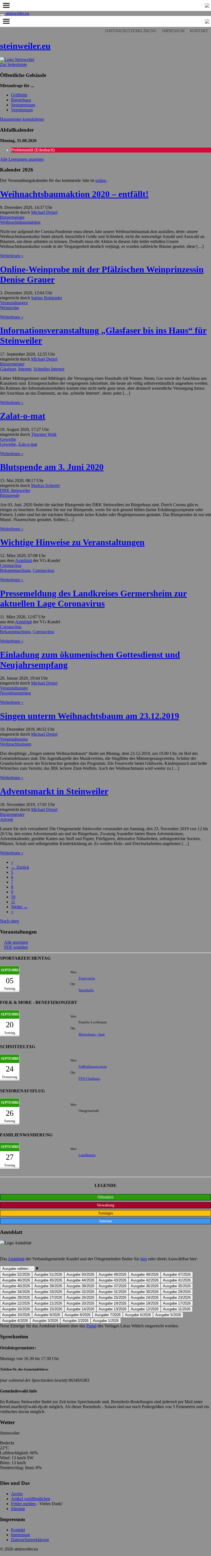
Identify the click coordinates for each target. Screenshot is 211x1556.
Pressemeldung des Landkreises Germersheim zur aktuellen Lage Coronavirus (93, 598)
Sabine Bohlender (46, 297)
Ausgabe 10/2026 (16, 1315)
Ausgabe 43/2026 (112, 1280)
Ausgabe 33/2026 (48, 1292)
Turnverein (87, 978)
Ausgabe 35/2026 (177, 1286)
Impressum (173, 31)
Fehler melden (23, 1503)
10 (13, 897)
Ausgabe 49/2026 (112, 1274)
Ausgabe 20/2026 (80, 1303)
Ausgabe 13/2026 (112, 1309)
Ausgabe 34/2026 (16, 1292)
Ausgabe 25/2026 (112, 1297)
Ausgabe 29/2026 (177, 1292)
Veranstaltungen (14, 302)
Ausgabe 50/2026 (80, 1274)
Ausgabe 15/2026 (48, 1309)
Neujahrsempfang (15, 693)
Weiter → (19, 906)
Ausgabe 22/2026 (16, 1303)
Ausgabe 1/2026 (106, 1321)
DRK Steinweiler (15, 490)
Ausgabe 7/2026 (108, 1315)
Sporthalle (86, 990)
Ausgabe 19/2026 (112, 1303)
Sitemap (18, 1508)
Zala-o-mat (27, 444)
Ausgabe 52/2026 (16, 1274)
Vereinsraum (22, 109)
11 (13, 901)
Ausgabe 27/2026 (48, 1297)
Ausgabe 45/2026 (48, 1280)
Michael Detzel (44, 212)
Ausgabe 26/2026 (80, 1297)
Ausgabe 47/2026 (177, 1274)
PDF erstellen (16, 947)
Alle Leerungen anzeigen (22, 159)
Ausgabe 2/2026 (75, 1321)
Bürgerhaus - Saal (92, 1034)
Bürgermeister (12, 217)
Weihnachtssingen (15, 744)
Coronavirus (10, 565)
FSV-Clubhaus (89, 1079)
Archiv (17, 1493)
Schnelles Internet (49, 369)
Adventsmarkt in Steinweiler (54, 791)
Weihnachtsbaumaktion (20, 222)
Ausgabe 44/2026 (80, 1280)
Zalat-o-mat (22, 416)
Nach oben (9, 921)
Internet (24, 369)
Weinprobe (9, 307)
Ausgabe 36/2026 (145, 1286)
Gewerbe (8, 439)
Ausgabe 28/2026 (16, 1297)
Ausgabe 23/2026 (177, 1297)
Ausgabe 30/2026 (145, 1292)
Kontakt (199, 31)
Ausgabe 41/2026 (177, 1280)
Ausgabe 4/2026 (15, 1321)
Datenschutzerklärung (131, 31)
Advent (6, 819)
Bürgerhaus (21, 100)
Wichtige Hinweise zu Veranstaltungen (72, 542)
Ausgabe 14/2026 (80, 1309)
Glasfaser (8, 369)
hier (143, 1258)
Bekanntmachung (15, 570)
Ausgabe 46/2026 (16, 1280)
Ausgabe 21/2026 (48, 1303)
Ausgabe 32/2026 (80, 1292)
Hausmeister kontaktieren (22, 119)
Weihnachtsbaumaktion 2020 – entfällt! (74, 194)
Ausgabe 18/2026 (145, 1303)
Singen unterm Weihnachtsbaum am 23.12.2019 (89, 716)
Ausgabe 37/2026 (112, 1286)
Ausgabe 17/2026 (177, 1303)
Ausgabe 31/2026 (112, 1292)
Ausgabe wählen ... (17, 1269)
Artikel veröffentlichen (30, 1498)
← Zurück (20, 867)
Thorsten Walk (44, 434)
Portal (91, 1326)
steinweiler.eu (17, 13)
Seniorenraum (23, 105)
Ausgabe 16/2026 (16, 1309)
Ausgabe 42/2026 (145, 1280)
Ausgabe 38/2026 (80, 1286)
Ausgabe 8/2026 (77, 1315)
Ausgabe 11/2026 (176, 1309)
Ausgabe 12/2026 (145, 1309)
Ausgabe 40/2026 (16, 1286)
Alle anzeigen (16, 942)
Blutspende (10, 495)
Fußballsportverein (93, 1066)
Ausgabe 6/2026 (138, 1315)
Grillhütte (19, 95)
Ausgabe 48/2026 (145, 1274)
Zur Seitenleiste (13, 64)
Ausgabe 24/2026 (145, 1297)
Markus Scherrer (45, 485)
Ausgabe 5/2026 (168, 1315)
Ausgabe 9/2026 (47, 1315)
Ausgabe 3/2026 (45, 1321)
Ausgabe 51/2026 (48, 1274)
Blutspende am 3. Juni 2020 (52, 467)
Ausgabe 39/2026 (48, 1286)
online (101, 180)
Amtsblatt (23, 560)
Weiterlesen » (11, 255)
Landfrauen (87, 1155)
